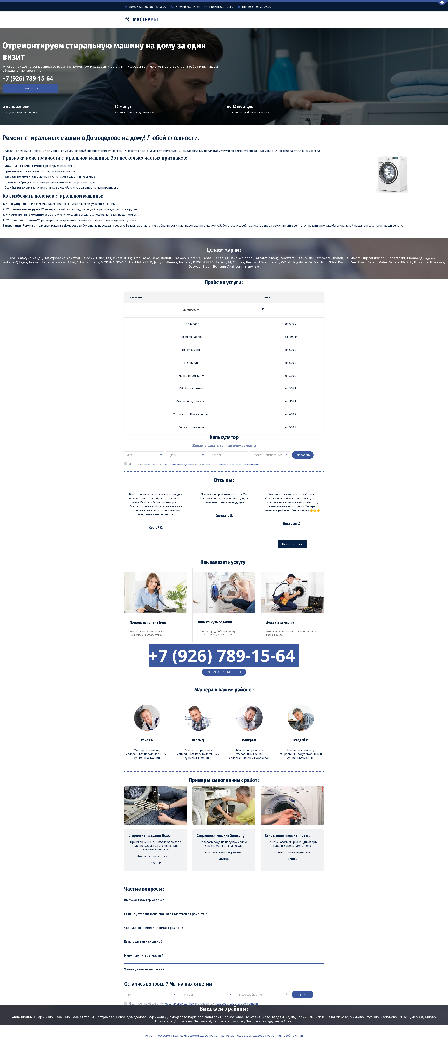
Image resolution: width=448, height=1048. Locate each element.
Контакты (297, 20)
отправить (302, 994)
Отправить (303, 455)
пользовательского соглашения (237, 464)
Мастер (146, 19)
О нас (260, 20)
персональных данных (178, 464)
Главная (221, 20)
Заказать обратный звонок (224, 672)
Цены (278, 20)
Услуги (241, 20)
